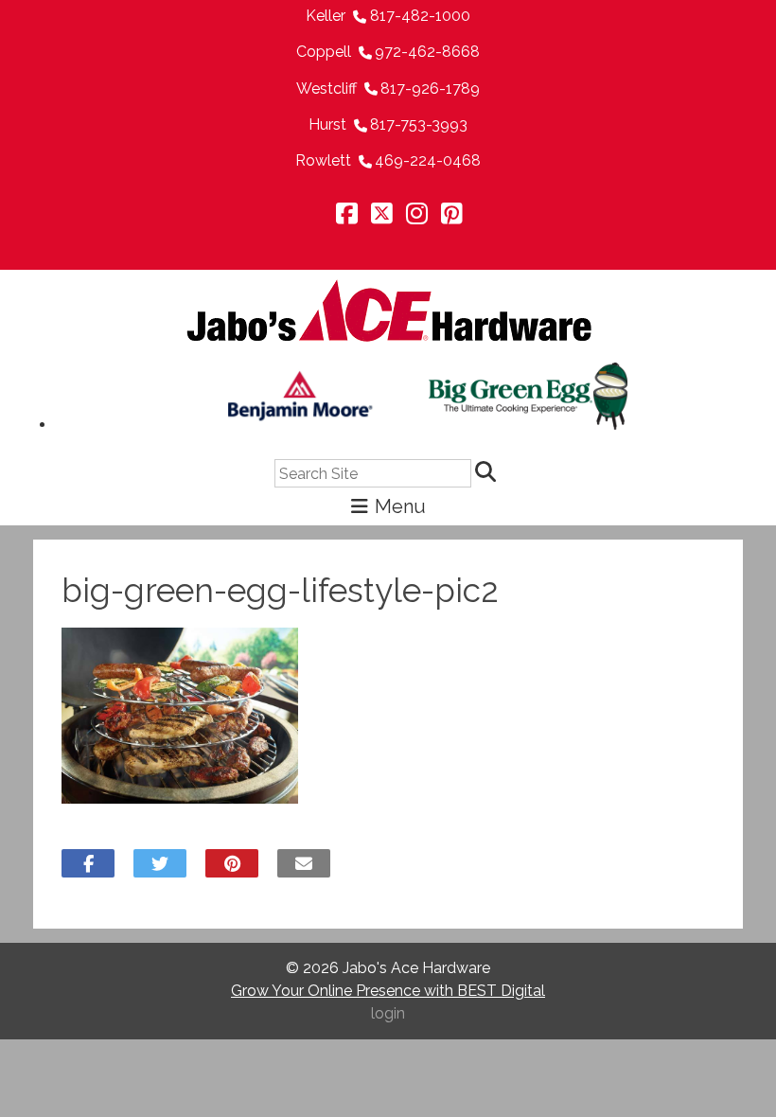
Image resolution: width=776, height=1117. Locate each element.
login (388, 1013)
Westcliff (326, 89)
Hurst (327, 124)
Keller (325, 16)
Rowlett (323, 160)
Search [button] (488, 473)
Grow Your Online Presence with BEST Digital (388, 991)
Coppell (323, 52)
